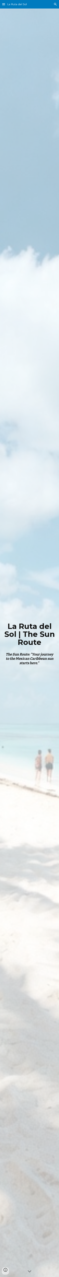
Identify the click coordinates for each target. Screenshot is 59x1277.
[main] (29, 634)
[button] (3, 4)
